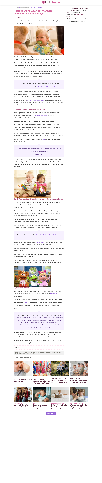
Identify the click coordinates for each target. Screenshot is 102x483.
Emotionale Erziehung (57, 403)
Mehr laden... (51, 413)
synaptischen (54, 294)
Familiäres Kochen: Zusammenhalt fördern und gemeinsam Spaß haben (78, 380)
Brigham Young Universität (35, 100)
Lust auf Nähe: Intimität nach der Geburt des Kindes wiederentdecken (22, 407)
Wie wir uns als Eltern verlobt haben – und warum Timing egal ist (59, 380)
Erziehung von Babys (25, 7)
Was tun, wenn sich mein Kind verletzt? (23, 381)
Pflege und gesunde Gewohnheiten (19, 377)
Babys (34, 403)
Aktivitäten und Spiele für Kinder (40, 377)
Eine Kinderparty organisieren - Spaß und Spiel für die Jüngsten (41, 382)
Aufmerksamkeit (41, 242)
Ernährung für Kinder (76, 376)
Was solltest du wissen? (76, 403)
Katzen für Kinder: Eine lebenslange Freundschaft (59, 407)
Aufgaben (27, 302)
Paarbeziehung (55, 376)
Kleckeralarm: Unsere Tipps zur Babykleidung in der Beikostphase (41, 407)
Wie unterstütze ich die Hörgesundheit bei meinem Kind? (78, 407)
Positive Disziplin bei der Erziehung (49, 87)
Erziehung (16, 7)
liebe (43, 139)
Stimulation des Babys (36, 7)
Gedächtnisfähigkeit (41, 115)
